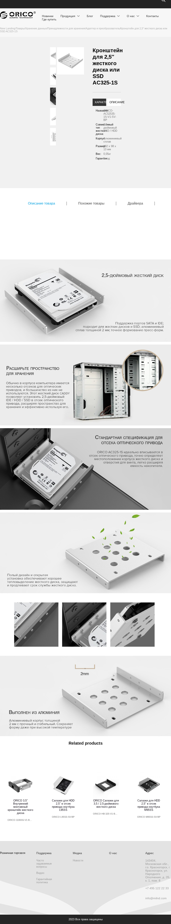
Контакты (152, 16)
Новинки (47, 16)
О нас (131, 16)
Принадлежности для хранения (66, 28)
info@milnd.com (156, 898)
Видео (40, 872)
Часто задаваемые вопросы (44, 863)
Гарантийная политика (44, 881)
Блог (90, 16)
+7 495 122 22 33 (157, 888)
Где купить (49, 19)
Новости (78, 860)
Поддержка (107, 16)
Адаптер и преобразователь (103, 28)
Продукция (67, 16)
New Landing (7, 28)
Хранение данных (36, 28)
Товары (20, 28)
